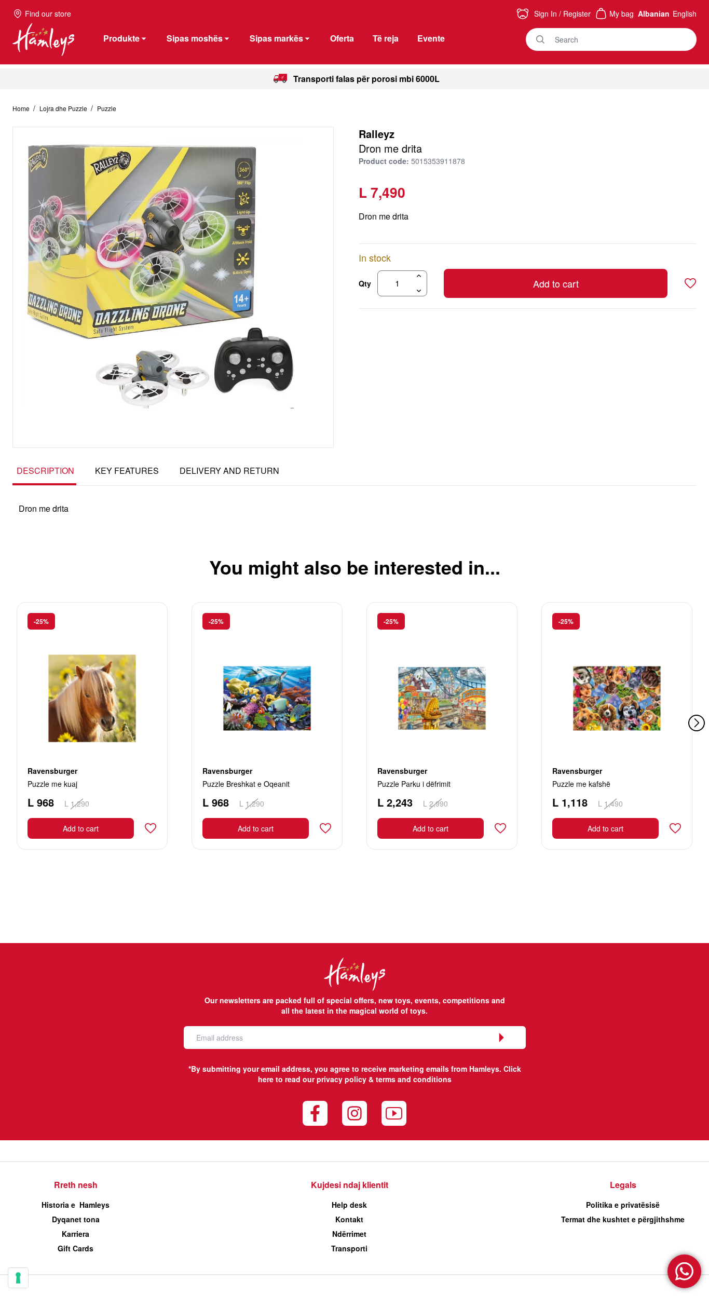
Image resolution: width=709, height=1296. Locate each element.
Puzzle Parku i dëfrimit (414, 784)
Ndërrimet (349, 1234)
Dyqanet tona (76, 1219)
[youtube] (393, 1113)
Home (21, 108)
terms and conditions (414, 1079)
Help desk (349, 1204)
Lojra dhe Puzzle (64, 108)
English (685, 13)
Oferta (342, 38)
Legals (623, 1185)
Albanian (654, 13)
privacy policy (341, 1079)
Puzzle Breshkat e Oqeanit (246, 784)
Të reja (386, 38)
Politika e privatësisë (623, 1204)
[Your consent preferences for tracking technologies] (18, 1278)
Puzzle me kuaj (52, 784)
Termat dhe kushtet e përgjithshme (623, 1219)
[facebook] (315, 1113)
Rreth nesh (76, 1185)
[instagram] (354, 1113)
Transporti (349, 1248)
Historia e (76, 1204)
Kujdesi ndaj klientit (349, 1185)
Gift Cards (75, 1248)
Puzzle (106, 108)
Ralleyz (376, 133)
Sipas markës (276, 38)
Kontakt (349, 1219)
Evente (431, 38)
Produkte (121, 38)
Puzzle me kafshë (581, 784)
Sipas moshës (195, 38)
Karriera (75, 1234)
